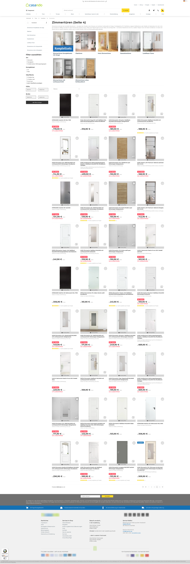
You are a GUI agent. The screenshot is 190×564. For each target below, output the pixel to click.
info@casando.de (127, 531)
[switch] (4, 558)
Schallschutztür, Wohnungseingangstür (36, 64)
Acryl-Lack (30, 81)
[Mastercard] (47, 555)
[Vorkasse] (65, 555)
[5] (162, 487)
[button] (125, 10)
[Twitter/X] (143, 515)
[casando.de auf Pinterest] (134, 515)
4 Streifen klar (30, 77)
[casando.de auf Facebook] (126, 515)
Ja (28, 69)
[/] (28, 22)
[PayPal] (56, 555)
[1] (143, 487)
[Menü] (7, 549)
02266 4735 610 (126, 524)
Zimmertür (30, 60)
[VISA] (52, 555)
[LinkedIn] (147, 515)
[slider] (26, 93)
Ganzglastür (30, 62)
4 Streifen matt (31, 79)
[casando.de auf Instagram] (130, 515)
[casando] (34, 5)
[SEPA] (61, 555)
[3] (146, 487)
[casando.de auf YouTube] (138, 515)
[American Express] (43, 555)
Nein (28, 71)
